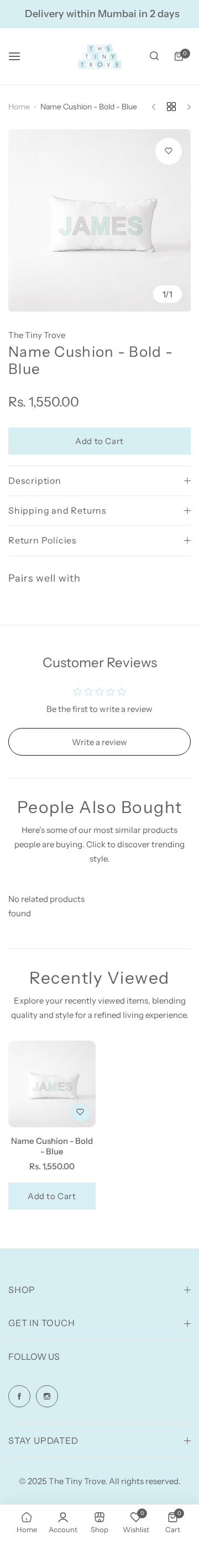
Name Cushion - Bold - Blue (52, 1146)
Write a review (99, 742)
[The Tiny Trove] (99, 56)
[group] (99, 220)
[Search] (154, 56)
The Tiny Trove (36, 335)
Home (19, 107)
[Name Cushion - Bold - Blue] (52, 1084)
